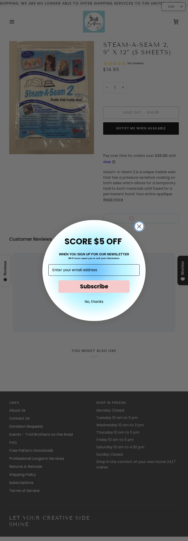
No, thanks (94, 301)
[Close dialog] (139, 226)
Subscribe (94, 286)
